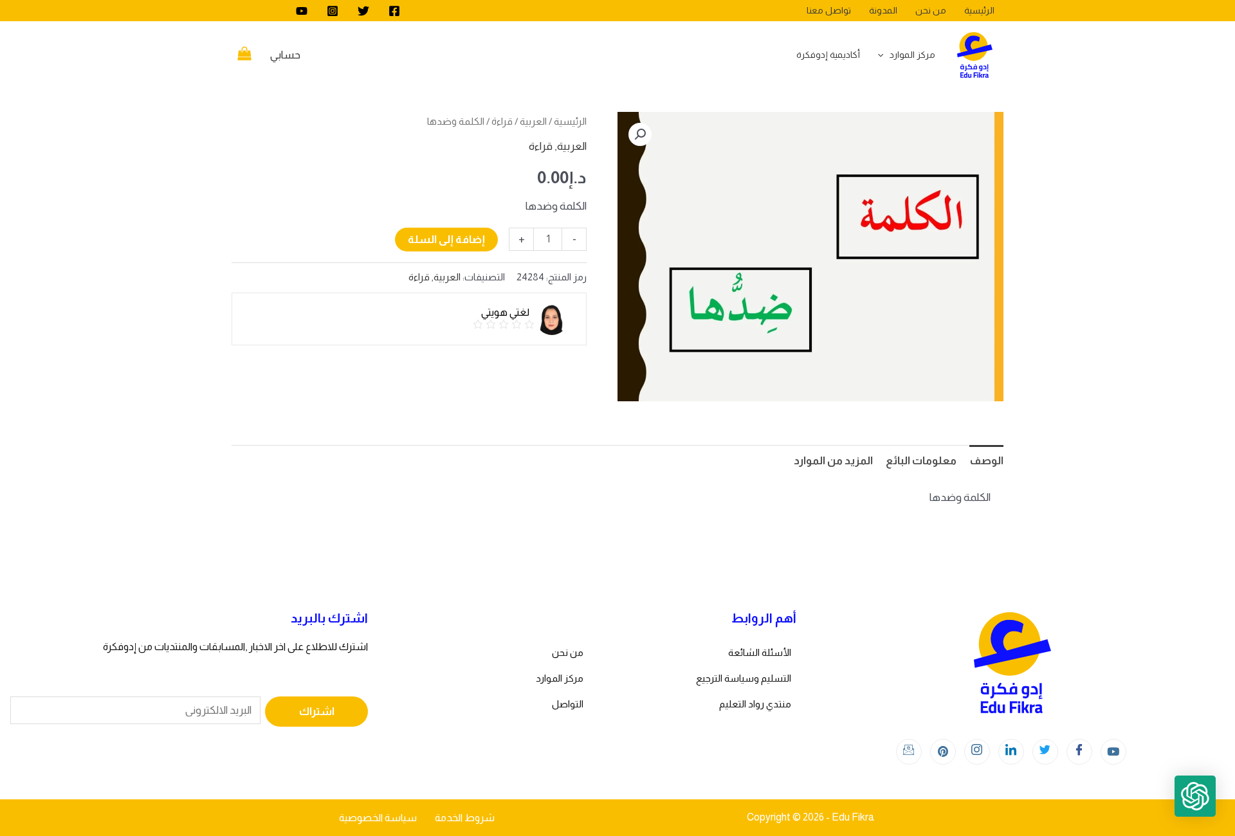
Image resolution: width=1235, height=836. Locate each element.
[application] (884, 54)
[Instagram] (332, 11)
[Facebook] (394, 11)
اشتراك (316, 711)
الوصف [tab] (986, 461)
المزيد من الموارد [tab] (833, 461)
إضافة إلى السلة (446, 239)
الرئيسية (570, 121)
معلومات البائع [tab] (921, 461)
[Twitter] (363, 11)
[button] (640, 134)
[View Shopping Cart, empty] (244, 55)
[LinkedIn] (1011, 752)
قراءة (502, 121)
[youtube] (301, 11)
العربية (533, 121)
